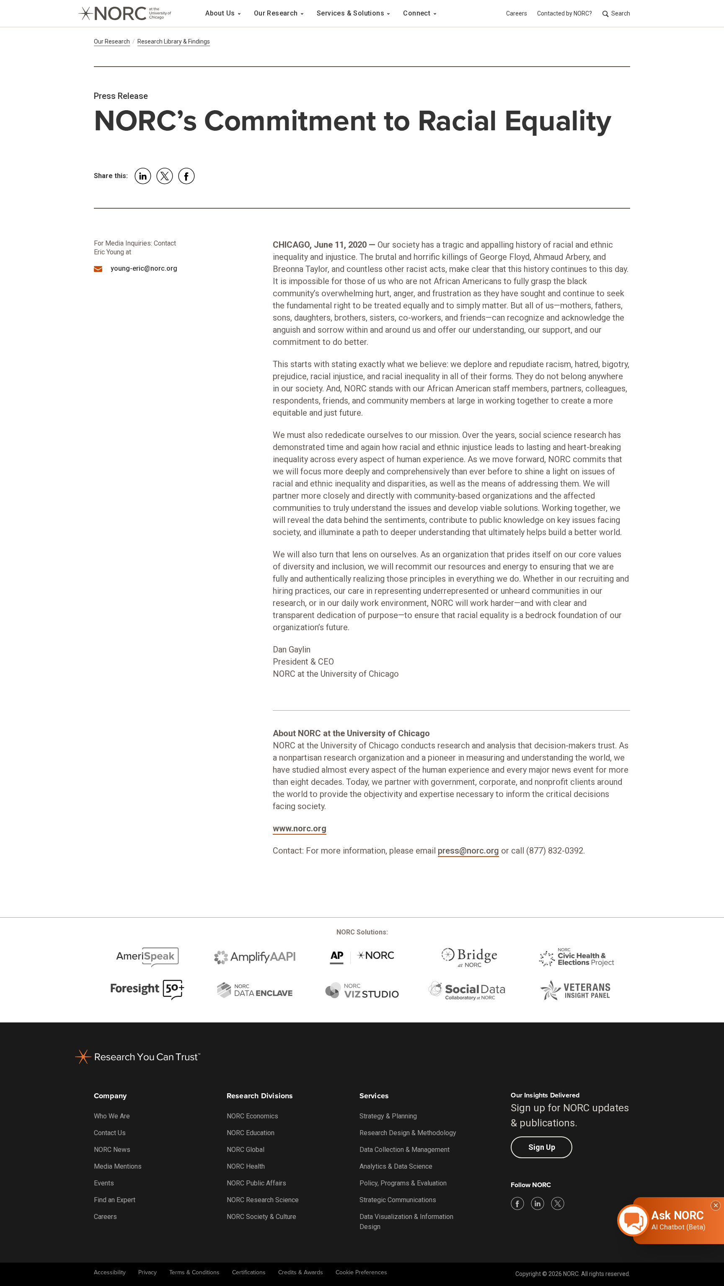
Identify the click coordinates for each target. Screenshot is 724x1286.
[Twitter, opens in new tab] (557, 1203)
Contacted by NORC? (564, 13)
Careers (516, 13)
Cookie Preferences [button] (361, 1272)
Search (620, 13)
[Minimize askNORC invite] (716, 1206)
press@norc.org (468, 851)
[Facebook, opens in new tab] (517, 1203)
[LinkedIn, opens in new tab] (537, 1203)
